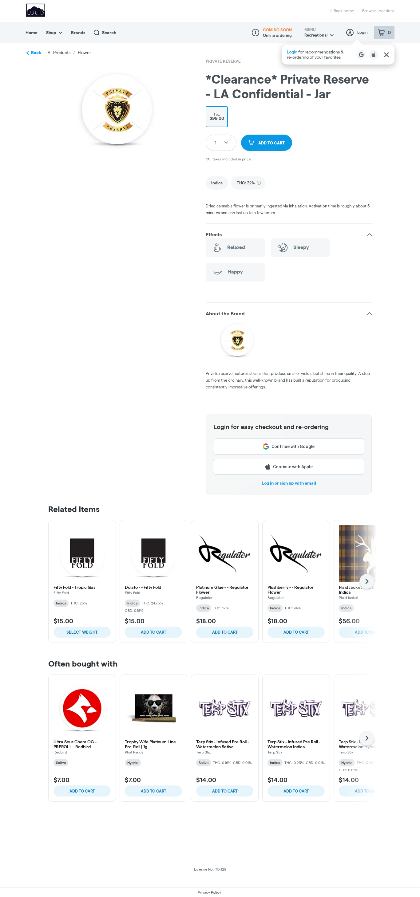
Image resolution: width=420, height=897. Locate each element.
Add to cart (153, 632)
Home (32, 32)
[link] (217, 183)
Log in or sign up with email (289, 483)
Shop (51, 32)
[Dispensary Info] (255, 32)
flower (84, 52)
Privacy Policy (209, 892)
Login (362, 32)
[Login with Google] (361, 55)
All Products (59, 52)
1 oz (217, 116)
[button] (338, 55)
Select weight (82, 632)
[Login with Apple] (373, 55)
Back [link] (36, 52)
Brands (78, 32)
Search (109, 32)
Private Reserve (223, 61)
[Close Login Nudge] (386, 55)
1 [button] (215, 142)
